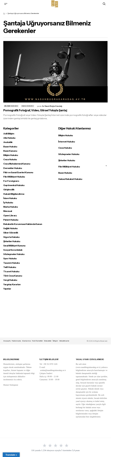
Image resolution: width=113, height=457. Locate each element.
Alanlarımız (26, 341)
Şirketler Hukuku (11, 241)
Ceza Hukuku (27, 106)
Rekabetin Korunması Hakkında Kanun (22, 224)
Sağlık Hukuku (10, 228)
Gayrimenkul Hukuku (13, 185)
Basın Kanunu (10, 151)
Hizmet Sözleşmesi (10, 385)
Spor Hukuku (10, 258)
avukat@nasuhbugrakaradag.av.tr (53, 370)
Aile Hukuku (9, 138)
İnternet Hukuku (66, 141)
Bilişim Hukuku (11, 106)
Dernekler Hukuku (12, 168)
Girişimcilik (8, 189)
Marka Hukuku (10, 207)
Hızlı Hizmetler (37, 341)
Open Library (10, 215)
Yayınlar (7, 288)
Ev (4, 13)
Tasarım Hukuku (11, 263)
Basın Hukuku (10, 146)
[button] (5, 4)
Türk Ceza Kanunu (12, 275)
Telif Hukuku (9, 267)
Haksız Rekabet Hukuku (70, 179)
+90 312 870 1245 (50, 364)
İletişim (55, 341)
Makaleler (48, 341)
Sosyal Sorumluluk (12, 250)
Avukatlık (8, 142)
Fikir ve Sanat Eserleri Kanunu (18, 172)
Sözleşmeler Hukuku (13, 254)
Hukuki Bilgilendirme (13, 194)
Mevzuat (7, 211)
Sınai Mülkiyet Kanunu (14, 245)
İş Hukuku (8, 202)
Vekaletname (64, 341)
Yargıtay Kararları (12, 284)
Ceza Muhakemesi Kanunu (16, 163)
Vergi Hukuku (10, 280)
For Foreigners (11, 181)
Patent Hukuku (10, 219)
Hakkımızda (16, 341)
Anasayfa (7, 341)
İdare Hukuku (10, 198)
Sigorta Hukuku (11, 237)
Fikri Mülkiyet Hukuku (14, 176)
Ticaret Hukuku (11, 271)
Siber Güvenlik (10, 232)
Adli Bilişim (8, 133)
